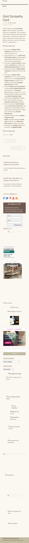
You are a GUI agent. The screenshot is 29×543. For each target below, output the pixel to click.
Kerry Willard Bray (11, 178)
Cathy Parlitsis (12, 23)
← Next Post (10, 141)
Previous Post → (17, 148)
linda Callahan (10, 162)
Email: (9, 220)
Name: (9, 215)
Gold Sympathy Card (13, 18)
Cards (11, 134)
